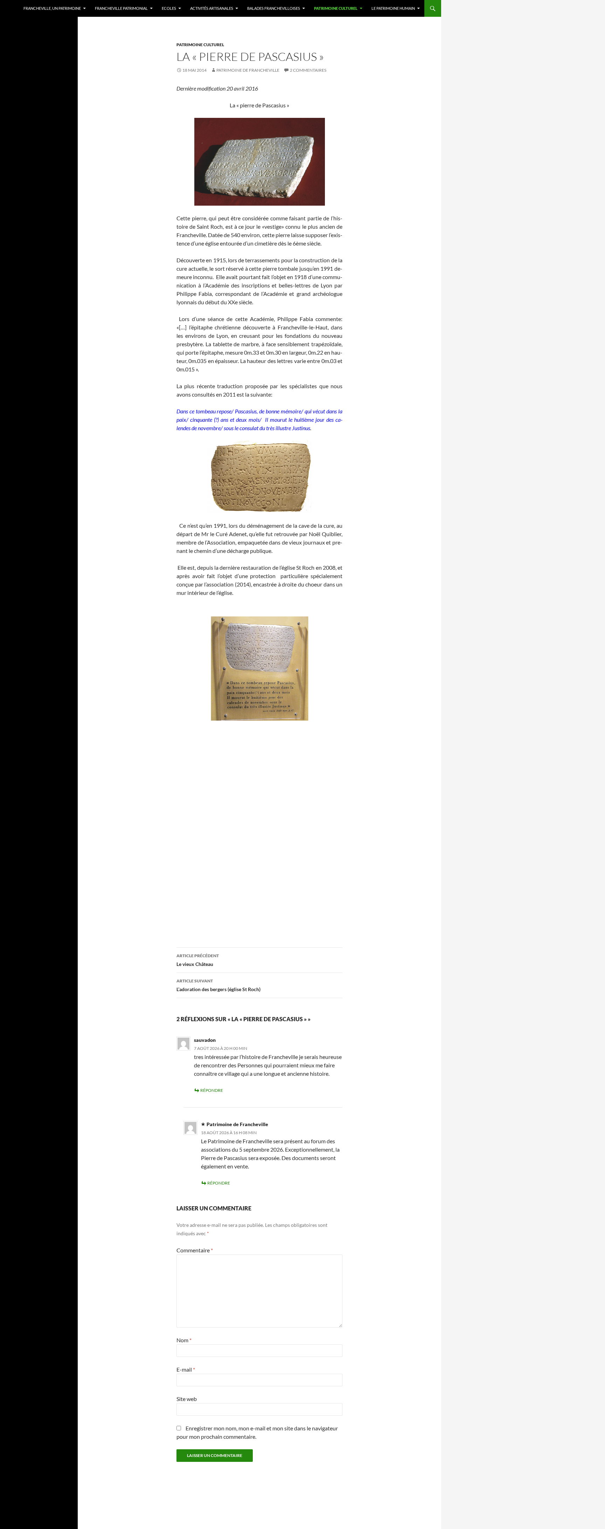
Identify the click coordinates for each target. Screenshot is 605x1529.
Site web (186, 1398)
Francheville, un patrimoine (52, 8)
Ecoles (169, 8)
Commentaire (194, 1250)
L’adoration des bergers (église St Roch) (218, 985)
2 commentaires (308, 70)
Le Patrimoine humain (393, 8)
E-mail (185, 1369)
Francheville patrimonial (121, 8)
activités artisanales (211, 8)
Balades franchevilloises (273, 8)
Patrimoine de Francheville (247, 70)
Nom (184, 1340)
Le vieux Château (197, 960)
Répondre (211, 1090)
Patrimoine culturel (335, 8)
